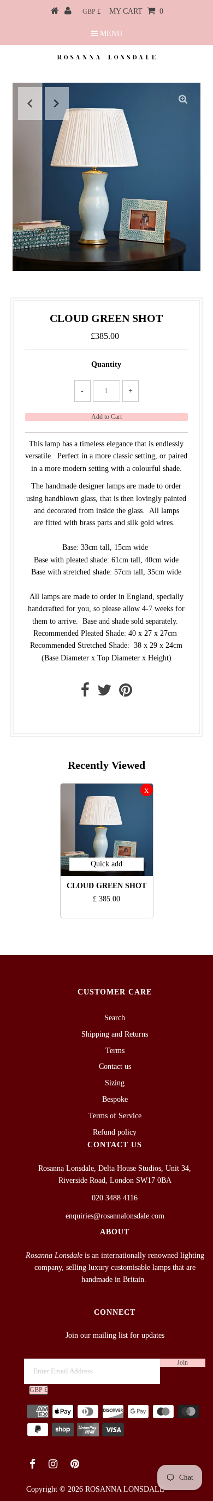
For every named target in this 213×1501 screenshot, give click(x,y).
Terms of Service (114, 1116)
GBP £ (91, 11)
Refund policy (115, 1132)
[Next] (57, 103)
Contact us (103, 716)
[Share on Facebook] (85, 693)
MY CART (136, 11)
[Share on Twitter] (104, 693)
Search (114, 1018)
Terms (115, 1050)
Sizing (115, 1083)
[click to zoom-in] (183, 100)
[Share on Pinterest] (125, 693)
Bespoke (115, 1099)
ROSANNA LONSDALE (124, 1489)
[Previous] (30, 103)
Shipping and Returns (114, 1034)
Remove (146, 790)
